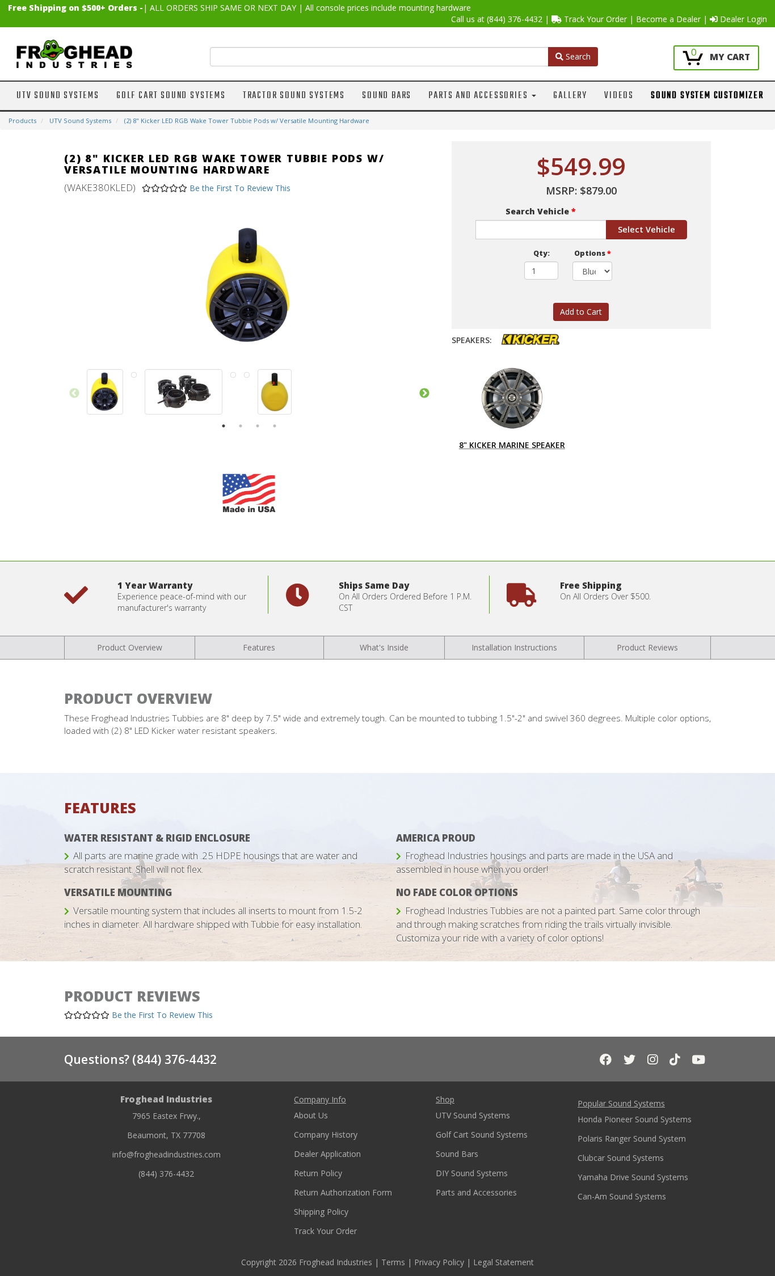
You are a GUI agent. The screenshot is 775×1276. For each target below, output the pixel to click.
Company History (325, 1134)
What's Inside (384, 647)
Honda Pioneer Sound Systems (635, 1119)
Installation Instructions (514, 647)
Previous (74, 393)
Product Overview (129, 647)
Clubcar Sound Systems (621, 1157)
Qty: (541, 253)
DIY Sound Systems (472, 1173)
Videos (619, 95)
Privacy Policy (439, 1262)
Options (592, 253)
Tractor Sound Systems (294, 95)
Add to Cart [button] (581, 311)
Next (424, 393)
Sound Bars (386, 95)
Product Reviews (647, 647)
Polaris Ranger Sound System (632, 1138)
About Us (311, 1115)
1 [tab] (223, 426)
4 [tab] (274, 426)
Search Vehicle (541, 211)
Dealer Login (742, 19)
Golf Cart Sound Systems (171, 95)
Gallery (570, 95)
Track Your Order (594, 19)
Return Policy (318, 1173)
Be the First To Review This (239, 188)
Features (259, 647)
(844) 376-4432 (514, 19)
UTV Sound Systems (57, 95)
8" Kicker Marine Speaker (512, 445)
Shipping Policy (321, 1211)
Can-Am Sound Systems (622, 1196)
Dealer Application (327, 1153)
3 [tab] (257, 426)
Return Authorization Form (343, 1192)
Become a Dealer (668, 19)
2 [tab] (240, 426)
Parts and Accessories (476, 1192)
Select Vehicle (646, 229)
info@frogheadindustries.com (166, 1154)
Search (577, 56)
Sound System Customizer (707, 95)
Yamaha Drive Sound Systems (633, 1177)
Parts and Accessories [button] (479, 95)
